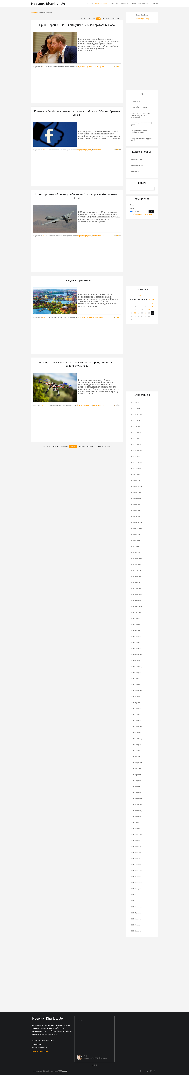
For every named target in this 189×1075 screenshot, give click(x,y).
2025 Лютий (135, 829)
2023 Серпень (136, 721)
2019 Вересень (136, 450)
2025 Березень (136, 835)
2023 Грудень (136, 745)
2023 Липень (135, 715)
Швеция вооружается (77, 280)
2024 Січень (135, 751)
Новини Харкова (137, 159)
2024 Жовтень (136, 805)
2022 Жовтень (136, 661)
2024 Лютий (135, 757)
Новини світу (136, 171)
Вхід (147, 19)
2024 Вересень (136, 799)
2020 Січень (135, 474)
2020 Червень (136, 504)
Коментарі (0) (98, 67)
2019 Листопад (136, 462)
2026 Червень (136, 919)
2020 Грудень (136, 540)
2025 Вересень (136, 871)
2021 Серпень (136, 588)
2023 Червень (136, 709)
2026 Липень (135, 925)
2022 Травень (136, 631)
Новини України (137, 165)
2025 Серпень (136, 865)
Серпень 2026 (136, 296)
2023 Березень (136, 691)
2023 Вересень (136, 727)
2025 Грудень (136, 889)
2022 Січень (135, 619)
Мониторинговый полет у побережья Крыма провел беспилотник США (77, 196)
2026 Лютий (135, 901)
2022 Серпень (136, 649)
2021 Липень (135, 582)
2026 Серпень (136, 931)
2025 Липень (135, 859)
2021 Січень (135, 546)
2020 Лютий (135, 480)
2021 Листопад (136, 607)
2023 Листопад (136, 739)
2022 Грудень (136, 673)
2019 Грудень (136, 468)
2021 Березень (136, 558)
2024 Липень (135, 787)
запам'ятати (136, 212)
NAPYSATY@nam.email (40, 1051)
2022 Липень (135, 643)
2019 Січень (135, 402)
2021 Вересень (136, 594)
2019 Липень (135, 438)
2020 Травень (136, 498)
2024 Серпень (136, 793)
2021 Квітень (136, 564)
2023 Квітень (136, 697)
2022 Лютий (135, 625)
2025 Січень (135, 823)
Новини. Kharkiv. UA (48, 3)
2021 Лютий (135, 552)
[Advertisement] (77, 83)
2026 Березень (136, 907)
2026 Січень (135, 895)
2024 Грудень (136, 817)
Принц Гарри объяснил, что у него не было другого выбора (77, 25)
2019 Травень (136, 426)
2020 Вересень (136, 522)
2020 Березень (136, 486)
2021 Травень (136, 570)
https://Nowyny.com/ (84, 67)
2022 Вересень (136, 655)
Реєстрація (140, 19)
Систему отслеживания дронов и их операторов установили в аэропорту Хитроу (77, 363)
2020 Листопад (136, 534)
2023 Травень (136, 703)
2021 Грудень (136, 613)
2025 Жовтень (136, 877)
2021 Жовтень (136, 601)
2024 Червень (136, 781)
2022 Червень (136, 637)
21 (145, 313)
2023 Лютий (135, 685)
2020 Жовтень (136, 528)
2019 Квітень (135, 420)
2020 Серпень (136, 516)
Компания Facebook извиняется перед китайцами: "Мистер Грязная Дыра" (77, 113)
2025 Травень (136, 847)
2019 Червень (136, 432)
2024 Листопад (136, 811)
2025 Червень (136, 853)
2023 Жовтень (136, 733)
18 (135, 313)
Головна (34, 13)
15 (149, 310)
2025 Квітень (136, 841)
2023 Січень (135, 679)
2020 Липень (135, 510)
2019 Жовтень (136, 456)
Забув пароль (137, 214)
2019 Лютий (135, 408)
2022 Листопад (136, 667)
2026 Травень (136, 913)
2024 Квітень (136, 769)
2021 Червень (136, 576)
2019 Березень (136, 414)
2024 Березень (136, 763)
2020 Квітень (136, 492)
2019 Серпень (136, 444)
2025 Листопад (136, 883)
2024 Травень (136, 775)
